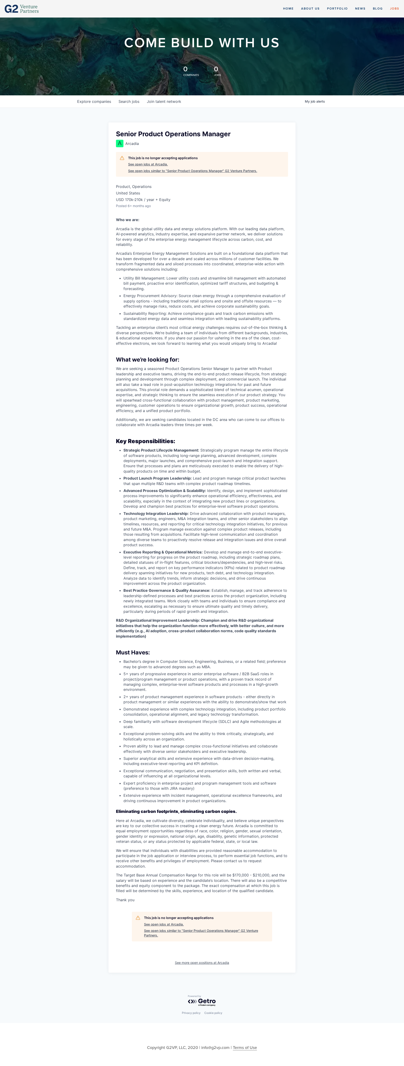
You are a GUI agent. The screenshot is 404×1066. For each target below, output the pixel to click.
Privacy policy (191, 1013)
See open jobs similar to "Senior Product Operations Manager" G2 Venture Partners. (192, 171)
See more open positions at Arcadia (202, 963)
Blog (378, 9)
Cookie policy (213, 1013)
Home (288, 9)
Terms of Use (245, 1047)
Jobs (394, 9)
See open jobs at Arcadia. (148, 164)
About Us (310, 9)
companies (94, 101)
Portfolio (337, 9)
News (360, 9)
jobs (129, 101)
